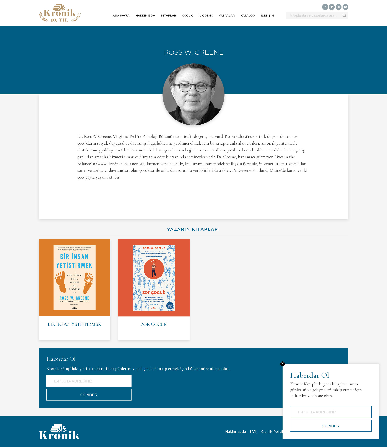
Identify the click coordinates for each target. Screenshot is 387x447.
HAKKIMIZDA (145, 15)
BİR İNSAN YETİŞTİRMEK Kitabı (74, 289)
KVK (253, 431)
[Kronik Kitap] (60, 13)
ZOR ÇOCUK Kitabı (154, 289)
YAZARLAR (227, 15)
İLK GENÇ (206, 15)
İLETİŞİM (267, 15)
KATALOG (248, 15)
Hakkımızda (235, 431)
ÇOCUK (187, 15)
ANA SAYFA (121, 15)
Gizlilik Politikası (275, 431)
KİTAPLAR (168, 15)
